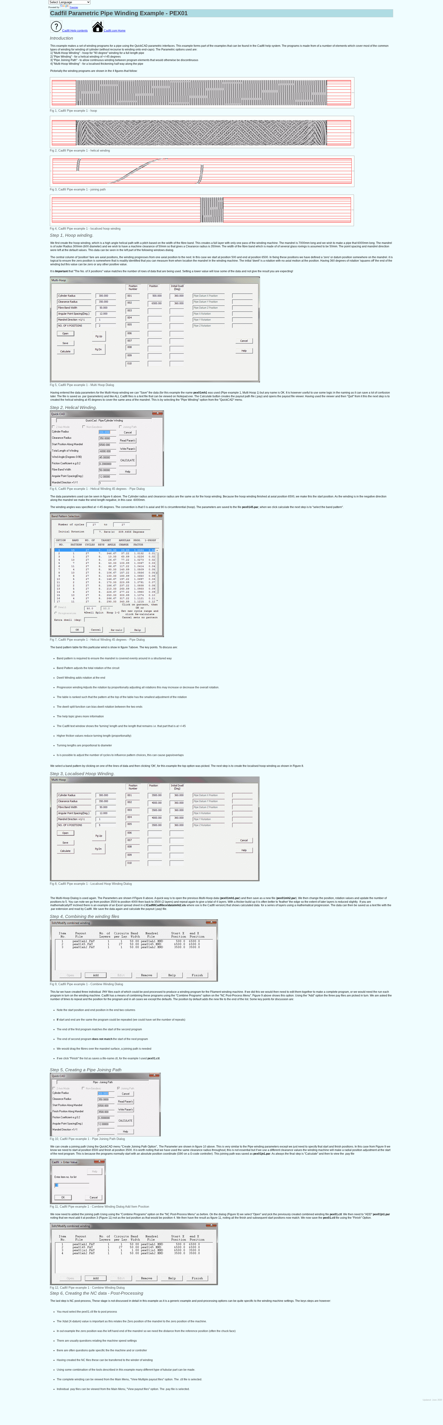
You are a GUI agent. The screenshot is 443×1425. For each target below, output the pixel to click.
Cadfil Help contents (75, 30)
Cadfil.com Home (115, 30)
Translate (74, 7)
